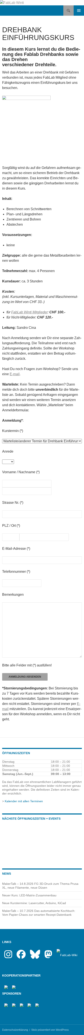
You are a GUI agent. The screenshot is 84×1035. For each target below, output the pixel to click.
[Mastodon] (48, 956)
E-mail (15, 374)
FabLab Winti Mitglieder (29, 312)
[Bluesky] (35, 956)
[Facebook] (21, 956)
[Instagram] (8, 956)
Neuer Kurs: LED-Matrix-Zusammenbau (29, 895)
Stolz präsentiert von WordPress (50, 1029)
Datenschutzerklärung (15, 1029)
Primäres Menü (79, 10)
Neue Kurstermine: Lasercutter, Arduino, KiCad (34, 903)
